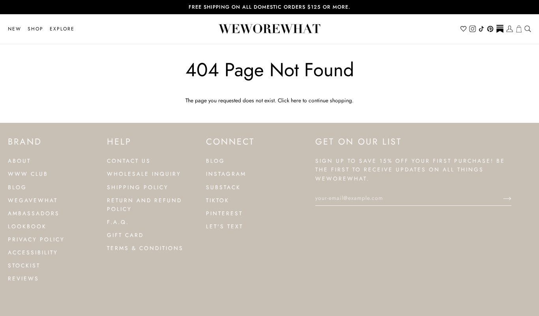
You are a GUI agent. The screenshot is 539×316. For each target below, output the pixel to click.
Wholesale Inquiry (144, 174)
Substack (223, 187)
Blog (17, 187)
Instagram (226, 174)
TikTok (217, 200)
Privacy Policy (36, 239)
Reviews (23, 278)
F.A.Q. (118, 222)
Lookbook (27, 226)
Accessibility (33, 252)
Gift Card (125, 235)
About (19, 161)
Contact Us (129, 161)
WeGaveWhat (33, 200)
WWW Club (28, 174)
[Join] (500, 198)
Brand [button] (25, 141)
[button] (35, 29)
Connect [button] (230, 141)
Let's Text (224, 226)
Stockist (24, 265)
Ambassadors (34, 213)
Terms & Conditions (145, 248)
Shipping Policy (137, 187)
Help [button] (119, 141)
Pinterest (224, 213)
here (296, 100)
